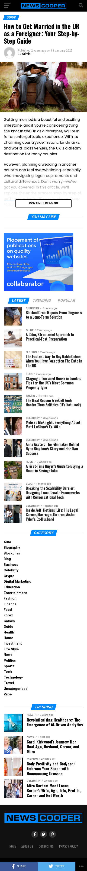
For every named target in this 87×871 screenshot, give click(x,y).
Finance (10, 604)
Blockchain (12, 553)
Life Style (11, 649)
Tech (8, 672)
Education (12, 587)
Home (8, 638)
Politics (10, 661)
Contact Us (46, 846)
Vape (8, 694)
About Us (27, 846)
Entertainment (15, 593)
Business (11, 565)
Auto (7, 542)
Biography (12, 548)
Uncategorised (16, 689)
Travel (9, 683)
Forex (8, 615)
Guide (8, 627)
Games (9, 621)
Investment (13, 644)
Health (9, 632)
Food (8, 610)
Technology (13, 677)
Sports (9, 666)
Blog (7, 559)
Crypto (9, 576)
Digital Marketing (17, 582)
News (8, 655)
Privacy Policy (68, 846)
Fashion (10, 598)
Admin (26, 53)
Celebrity (11, 570)
